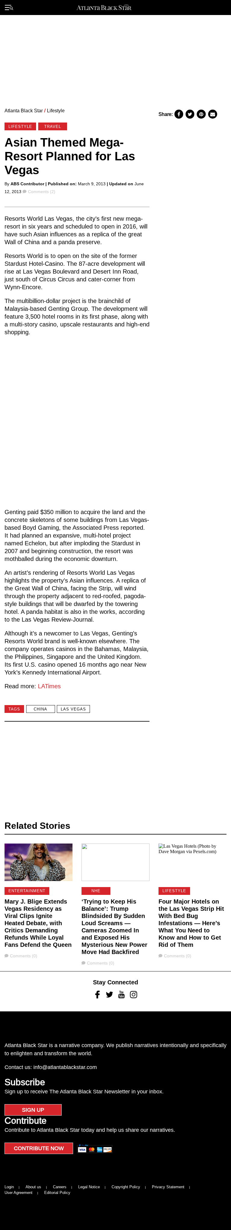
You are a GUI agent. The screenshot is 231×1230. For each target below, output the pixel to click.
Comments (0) (23, 956)
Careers (59, 1187)
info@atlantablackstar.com (65, 1067)
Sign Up (33, 1110)
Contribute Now (39, 1148)
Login (9, 1187)
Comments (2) (41, 191)
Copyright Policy (126, 1187)
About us (33, 1187)
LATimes (49, 686)
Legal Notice (89, 1187)
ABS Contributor (27, 183)
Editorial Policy (57, 1192)
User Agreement (18, 1192)
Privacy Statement (168, 1187)
